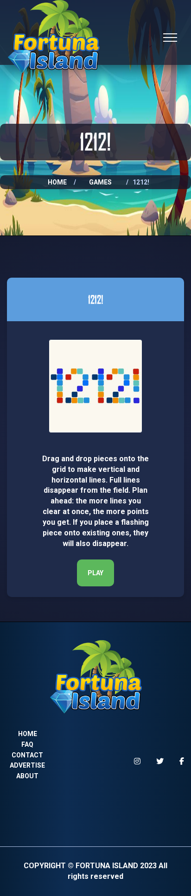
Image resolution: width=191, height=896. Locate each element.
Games (100, 182)
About (27, 776)
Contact (27, 755)
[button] (95, 572)
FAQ (27, 744)
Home (57, 182)
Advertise (27, 765)
